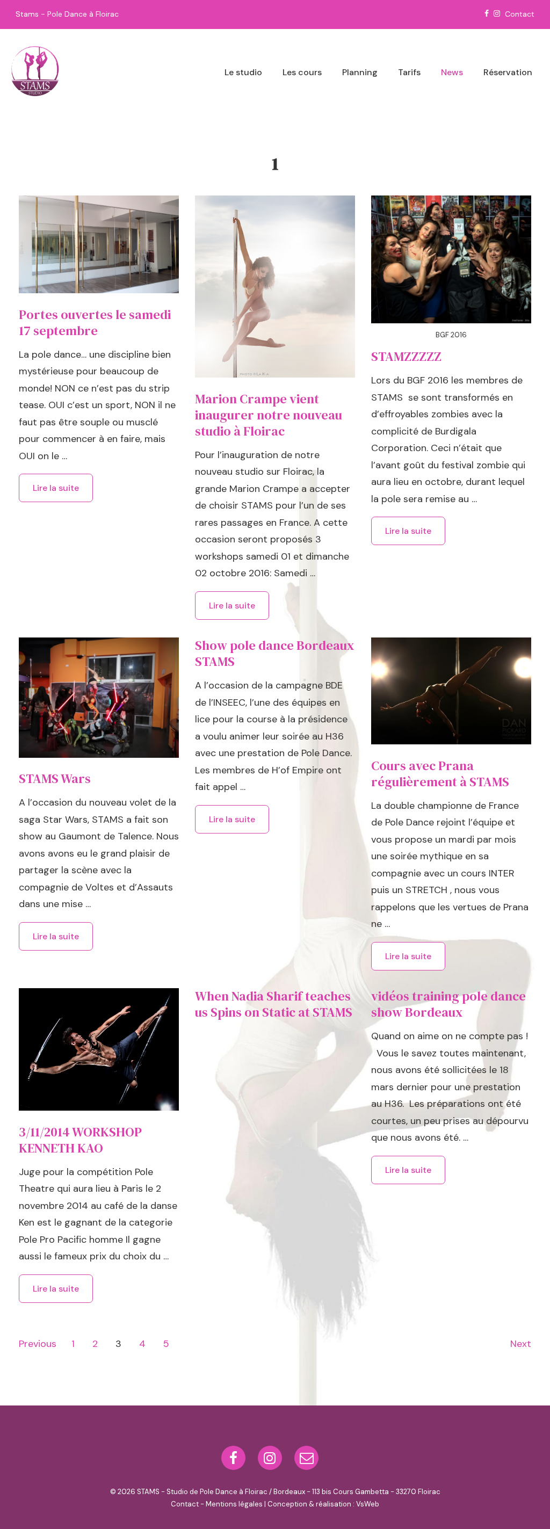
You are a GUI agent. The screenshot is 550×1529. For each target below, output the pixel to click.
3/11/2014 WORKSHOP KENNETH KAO (80, 1140)
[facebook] (235, 1461)
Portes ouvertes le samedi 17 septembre (95, 322)
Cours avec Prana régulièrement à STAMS (440, 774)
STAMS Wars (55, 778)
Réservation (507, 72)
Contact (519, 14)
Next (520, 1343)
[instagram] (272, 1461)
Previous (37, 1343)
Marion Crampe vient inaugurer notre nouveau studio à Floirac (268, 415)
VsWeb (367, 1504)
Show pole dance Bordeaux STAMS (274, 653)
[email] (307, 1461)
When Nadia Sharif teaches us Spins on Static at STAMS (273, 1004)
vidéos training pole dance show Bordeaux (448, 1004)
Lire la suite (55, 489)
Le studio (243, 72)
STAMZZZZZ (406, 356)
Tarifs (409, 72)
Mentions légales (234, 1504)
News (452, 72)
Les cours (302, 72)
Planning (360, 72)
